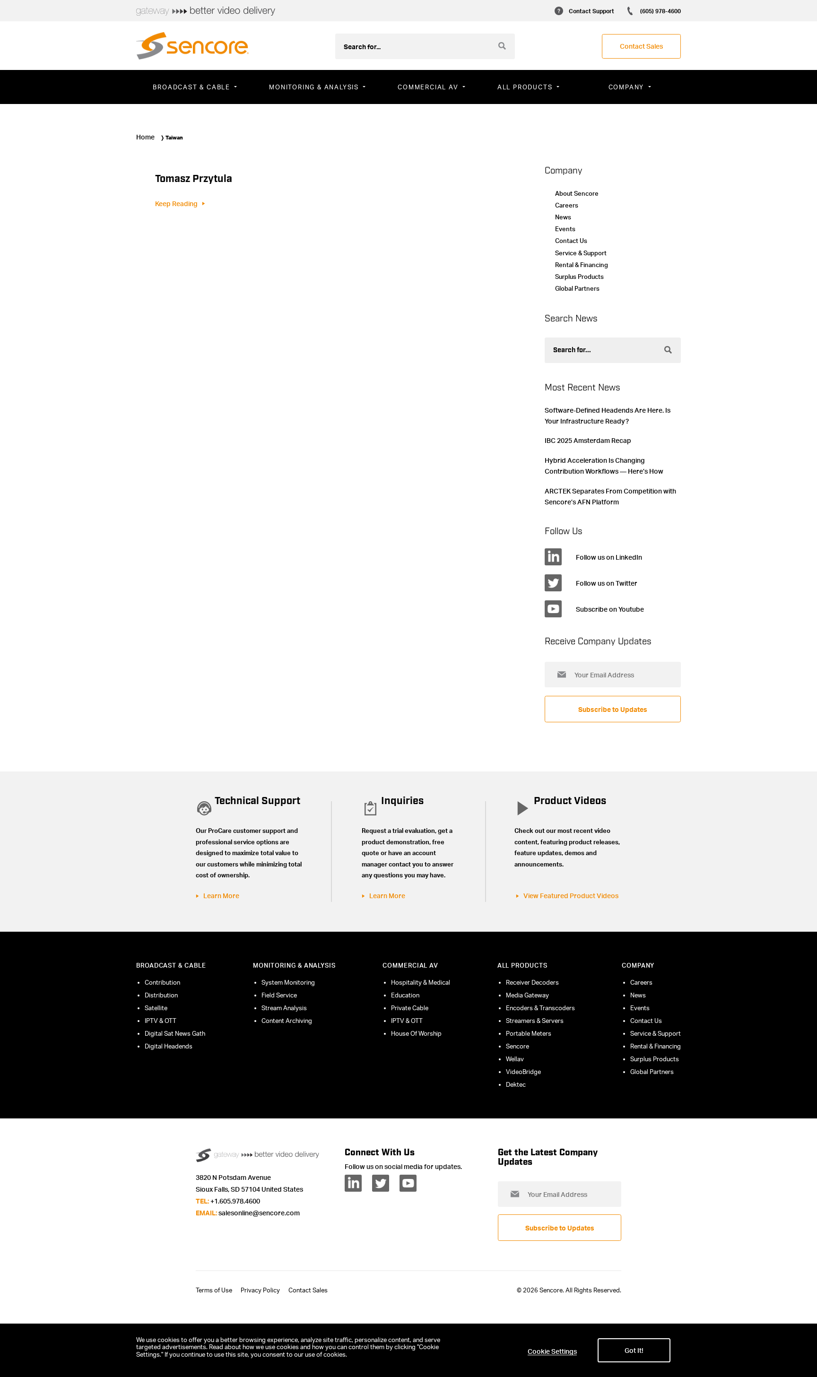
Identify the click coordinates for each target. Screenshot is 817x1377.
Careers (566, 205)
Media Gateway (527, 995)
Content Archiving (286, 1020)
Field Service (279, 995)
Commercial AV (410, 965)
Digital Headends (168, 1046)
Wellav (515, 1059)
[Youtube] (408, 1183)
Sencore (517, 1046)
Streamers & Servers (535, 1020)
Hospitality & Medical (420, 982)
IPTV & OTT (160, 1020)
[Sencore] (192, 46)
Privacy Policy (260, 1290)
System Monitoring (288, 982)
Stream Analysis (284, 1008)
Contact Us (571, 240)
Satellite (156, 1008)
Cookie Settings (552, 1351)
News (563, 217)
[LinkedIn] (353, 1183)
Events (565, 229)
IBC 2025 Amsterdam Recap (588, 440)
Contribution (162, 982)
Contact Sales (308, 1290)
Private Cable (409, 1008)
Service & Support (581, 253)
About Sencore (577, 193)
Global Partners (577, 288)
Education (405, 995)
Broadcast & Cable (171, 965)
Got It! (634, 1350)
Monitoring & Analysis (294, 965)
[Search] (502, 46)
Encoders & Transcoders (540, 1008)
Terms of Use (214, 1290)
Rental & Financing (581, 264)
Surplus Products (579, 276)
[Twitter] (380, 1183)
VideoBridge (523, 1071)
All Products (522, 965)
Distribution (161, 995)
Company (638, 965)
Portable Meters (528, 1033)
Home (145, 136)
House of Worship (416, 1033)
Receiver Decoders (532, 982)
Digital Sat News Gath (175, 1033)
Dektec (516, 1084)
